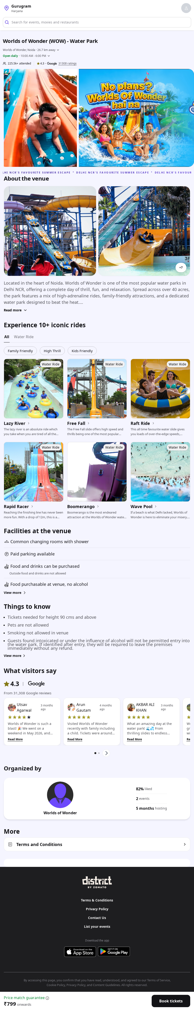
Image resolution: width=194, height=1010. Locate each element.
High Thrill (52, 350)
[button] (186, 8)
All (6, 336)
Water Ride (24, 336)
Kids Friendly (82, 350)
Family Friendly (20, 350)
